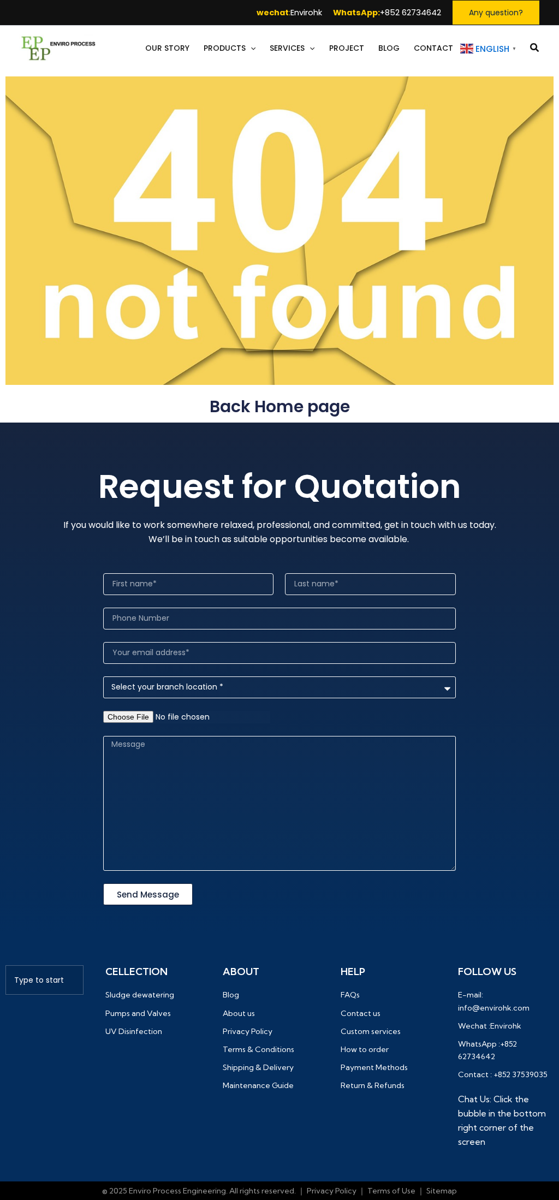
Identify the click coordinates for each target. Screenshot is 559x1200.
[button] (496, 13)
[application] (250, 48)
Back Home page (280, 406)
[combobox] (44, 980)
